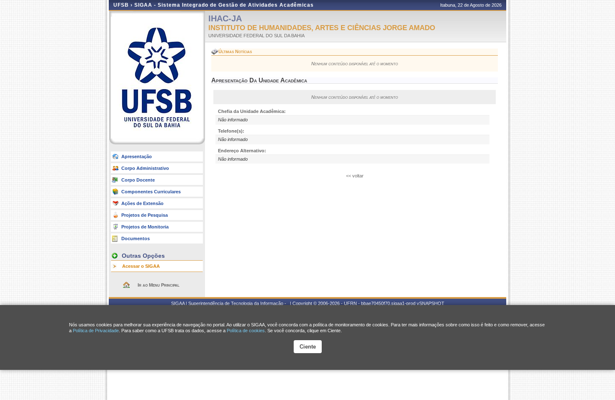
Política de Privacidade (96, 330)
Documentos (135, 238)
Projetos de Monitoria (145, 226)
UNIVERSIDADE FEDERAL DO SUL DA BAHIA (256, 35)
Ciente (308, 347)
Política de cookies (246, 330)
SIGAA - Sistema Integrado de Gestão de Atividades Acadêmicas (224, 5)
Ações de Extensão (142, 203)
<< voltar (355, 175)
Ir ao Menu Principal (158, 284)
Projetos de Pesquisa (144, 215)
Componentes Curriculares (151, 191)
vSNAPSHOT (430, 303)
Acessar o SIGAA (141, 266)
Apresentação (136, 156)
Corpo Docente (138, 179)
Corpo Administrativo (145, 168)
